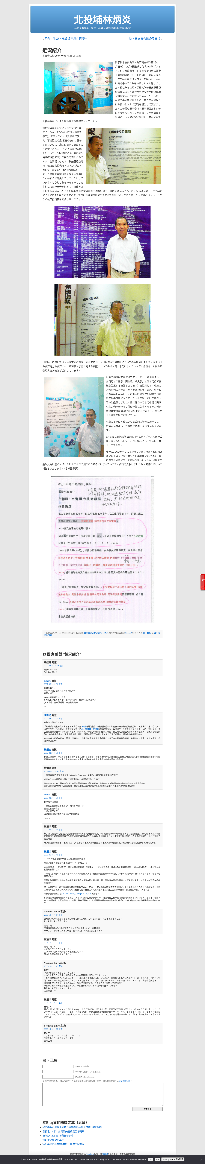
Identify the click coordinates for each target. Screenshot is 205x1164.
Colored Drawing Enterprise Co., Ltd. (77, 894)
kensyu (47, 681)
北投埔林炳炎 (102, 20)
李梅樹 (84, 727)
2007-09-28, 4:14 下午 (53, 830)
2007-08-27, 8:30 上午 (53, 753)
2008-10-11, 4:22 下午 (53, 943)
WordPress (90, 1154)
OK (150, 1159)
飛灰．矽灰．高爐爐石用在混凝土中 (67, 38)
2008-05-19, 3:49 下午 (53, 855)
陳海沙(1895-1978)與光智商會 (58, 1135)
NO (157, 1159)
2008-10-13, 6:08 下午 (53, 1029)
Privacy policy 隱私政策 (173, 1159)
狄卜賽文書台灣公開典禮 (144, 38)
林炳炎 (105, 633)
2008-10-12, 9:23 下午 (53, 966)
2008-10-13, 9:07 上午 (53, 1003)
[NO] (201, 1159)
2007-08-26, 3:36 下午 (53, 684)
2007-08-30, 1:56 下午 (53, 798)
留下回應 (147, 633)
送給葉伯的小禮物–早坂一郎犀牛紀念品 (63, 1144)
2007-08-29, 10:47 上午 (54, 771)
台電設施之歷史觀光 (93, 633)
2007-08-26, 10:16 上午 (54, 666)
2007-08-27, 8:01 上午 (53, 719)
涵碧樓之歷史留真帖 (53, 1140)
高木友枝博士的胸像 (90, 729)
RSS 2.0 (128, 633)
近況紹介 (52, 50)
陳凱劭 (47, 715)
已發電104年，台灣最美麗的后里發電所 (63, 1131)
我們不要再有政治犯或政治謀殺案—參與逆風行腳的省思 (72, 1127)
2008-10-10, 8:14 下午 (53, 915)
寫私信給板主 (124, 1081)
